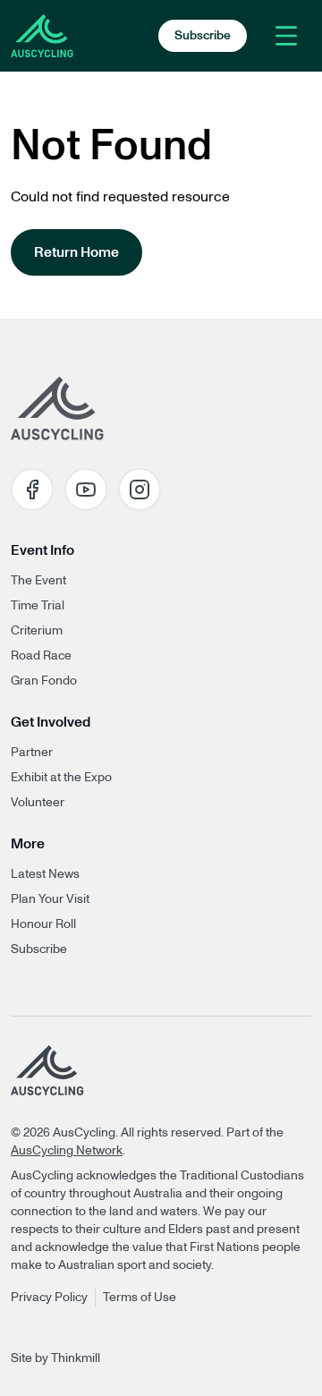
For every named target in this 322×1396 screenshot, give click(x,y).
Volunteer (37, 802)
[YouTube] (85, 489)
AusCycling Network (67, 1151)
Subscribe (39, 949)
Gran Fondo (44, 681)
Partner (32, 752)
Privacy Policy (49, 1297)
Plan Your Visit (50, 899)
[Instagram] (139, 489)
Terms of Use (139, 1297)
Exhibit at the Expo (61, 777)
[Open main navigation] (286, 36)
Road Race (41, 656)
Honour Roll (43, 924)
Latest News (45, 874)
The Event (38, 581)
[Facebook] (32, 489)
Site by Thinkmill (55, 1358)
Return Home (76, 252)
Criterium (37, 631)
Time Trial (37, 606)
